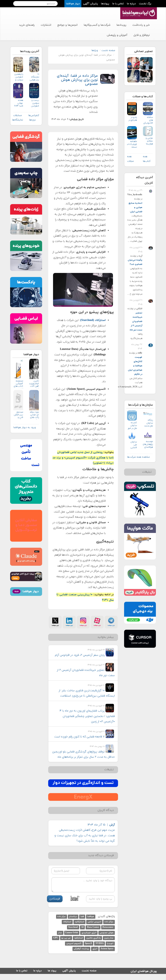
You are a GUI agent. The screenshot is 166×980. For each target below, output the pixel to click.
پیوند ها (52, 970)
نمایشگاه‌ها (17, 119)
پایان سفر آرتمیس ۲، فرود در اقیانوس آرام (80, 655)
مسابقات (17, 115)
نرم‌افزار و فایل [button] (141, 35)
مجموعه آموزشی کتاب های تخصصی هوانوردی (18, 384)
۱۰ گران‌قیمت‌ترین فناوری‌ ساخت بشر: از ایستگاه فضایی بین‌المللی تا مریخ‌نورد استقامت (87, 693)
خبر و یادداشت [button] (141, 25)
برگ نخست (145, 3)
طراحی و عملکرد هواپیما (149, 141)
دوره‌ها (32, 119)
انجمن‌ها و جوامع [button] (67, 25)
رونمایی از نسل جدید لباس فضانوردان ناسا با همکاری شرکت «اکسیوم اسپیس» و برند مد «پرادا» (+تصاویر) (83, 457)
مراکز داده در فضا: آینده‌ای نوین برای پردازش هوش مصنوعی (77, 79)
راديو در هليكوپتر (133, 118)
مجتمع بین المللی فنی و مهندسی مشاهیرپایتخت (18, 415)
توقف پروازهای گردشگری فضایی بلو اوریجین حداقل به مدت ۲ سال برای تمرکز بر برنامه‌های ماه (83, 754)
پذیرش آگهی (90, 3)
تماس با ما (118, 3)
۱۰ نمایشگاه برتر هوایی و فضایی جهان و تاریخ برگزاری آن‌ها (34, 77)
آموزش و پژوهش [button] (117, 35)
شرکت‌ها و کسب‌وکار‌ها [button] (97, 25)
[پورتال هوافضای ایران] (138, 9)
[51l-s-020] (146, 76)
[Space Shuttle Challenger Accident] (133, 76)
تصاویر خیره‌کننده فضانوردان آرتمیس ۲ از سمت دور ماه (136, 321)
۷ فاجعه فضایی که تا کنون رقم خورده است (79, 737)
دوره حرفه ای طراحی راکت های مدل (34, 415)
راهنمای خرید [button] (27, 25)
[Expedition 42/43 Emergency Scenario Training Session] (133, 63)
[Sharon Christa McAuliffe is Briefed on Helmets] (146, 63)
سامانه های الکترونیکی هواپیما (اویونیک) (148, 120)
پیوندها (105, 3)
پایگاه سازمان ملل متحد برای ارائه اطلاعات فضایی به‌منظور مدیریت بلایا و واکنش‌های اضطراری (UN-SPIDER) (148, 423)
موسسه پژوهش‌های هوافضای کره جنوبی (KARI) (148, 444)
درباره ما (131, 3)
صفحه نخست (108, 50)
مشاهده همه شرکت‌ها (138, 457)
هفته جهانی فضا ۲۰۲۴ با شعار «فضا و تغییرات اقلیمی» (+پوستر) (18, 103)
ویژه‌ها (95, 50)
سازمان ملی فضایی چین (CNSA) (133, 444)
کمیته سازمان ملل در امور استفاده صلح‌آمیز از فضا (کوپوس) (132, 425)
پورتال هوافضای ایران (144, 970)
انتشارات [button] (46, 25)
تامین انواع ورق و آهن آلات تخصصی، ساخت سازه (34, 384)
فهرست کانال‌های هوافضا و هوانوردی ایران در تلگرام (135, 366)
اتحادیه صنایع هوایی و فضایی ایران (135, 207)
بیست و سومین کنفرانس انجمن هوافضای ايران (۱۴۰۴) (34, 103)
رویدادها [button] (121, 25)
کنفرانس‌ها (33, 115)
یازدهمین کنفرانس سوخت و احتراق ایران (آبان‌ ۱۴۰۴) (18, 77)
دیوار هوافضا (73, 3)
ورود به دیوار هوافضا (24, 427)
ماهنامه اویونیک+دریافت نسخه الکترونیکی (132, 144)
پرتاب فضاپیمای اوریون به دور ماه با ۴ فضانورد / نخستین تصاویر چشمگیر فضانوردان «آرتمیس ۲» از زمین (87, 716)
